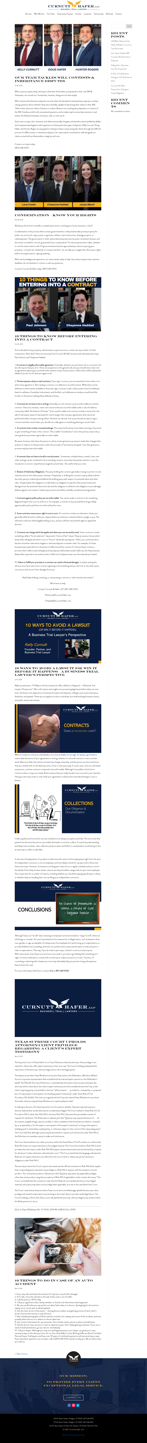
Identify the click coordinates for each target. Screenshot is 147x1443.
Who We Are (39, 14)
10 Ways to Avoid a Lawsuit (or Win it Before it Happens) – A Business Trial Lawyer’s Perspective (57, 672)
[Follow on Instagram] (73, 1405)
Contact (118, 14)
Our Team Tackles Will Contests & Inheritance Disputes (54, 79)
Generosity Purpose (65, 14)
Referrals (109, 14)
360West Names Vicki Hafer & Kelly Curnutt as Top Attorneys (121, 45)
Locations (87, 14)
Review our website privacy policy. (73, 1435)
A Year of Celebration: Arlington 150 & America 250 (121, 77)
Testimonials (98, 14)
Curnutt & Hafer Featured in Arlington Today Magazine (120, 89)
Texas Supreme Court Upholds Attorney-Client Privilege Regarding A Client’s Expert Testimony (50, 1047)
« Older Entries (21, 1353)
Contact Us (73, 1397)
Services (28, 14)
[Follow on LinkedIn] (78, 1405)
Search (129, 26)
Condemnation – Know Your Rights (55, 215)
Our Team (51, 14)
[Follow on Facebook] (69, 1405)
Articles (78, 14)
